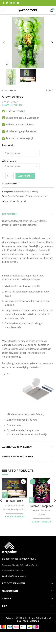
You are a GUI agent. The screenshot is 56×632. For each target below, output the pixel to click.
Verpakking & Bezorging (17, 456)
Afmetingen (9, 161)
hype (37, 196)
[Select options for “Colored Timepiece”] (31, 500)
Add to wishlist (12, 184)
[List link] (28, 570)
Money (12, 90)
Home (4, 90)
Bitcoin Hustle (14, 501)
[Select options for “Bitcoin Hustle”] (5, 495)
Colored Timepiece (41, 506)
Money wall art (18, 509)
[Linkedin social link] (14, 3)
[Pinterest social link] (11, 3)
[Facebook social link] (3, 3)
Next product (52, 90)
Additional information (17, 446)
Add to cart (25, 176)
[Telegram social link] (18, 3)
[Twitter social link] (7, 3)
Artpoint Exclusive (22, 191)
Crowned (30, 196)
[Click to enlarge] (7, 64)
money (44, 196)
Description (9, 214)
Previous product (46, 90)
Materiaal (7, 145)
